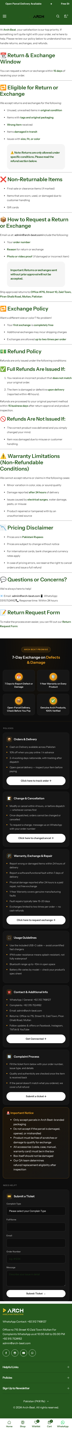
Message (10, 1267)
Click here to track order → (36, 780)
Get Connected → (36, 1038)
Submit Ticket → (36, 1293)
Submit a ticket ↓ (36, 1096)
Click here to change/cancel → (36, 838)
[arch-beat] (36, 16)
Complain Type (13, 1203)
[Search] (58, 16)
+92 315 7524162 (12, 1338)
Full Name (11, 1219)
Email (9, 1235)
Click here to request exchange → (36, 920)
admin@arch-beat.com (17, 1343)
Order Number (13, 1251)
